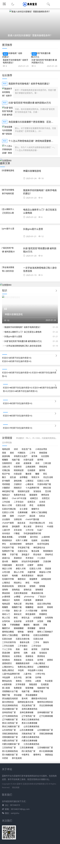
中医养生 (25, 754)
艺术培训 (29, 558)
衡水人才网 (7, 505)
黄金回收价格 (37, 593)
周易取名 (29, 656)
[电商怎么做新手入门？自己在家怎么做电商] (11, 212)
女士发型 (23, 509)
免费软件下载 (8, 551)
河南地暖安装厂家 (10, 737)
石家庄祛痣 (7, 638)
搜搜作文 (35, 509)
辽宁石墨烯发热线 (10, 716)
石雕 (4, 624)
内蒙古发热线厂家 (10, 740)
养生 (4, 544)
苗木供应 (34, 537)
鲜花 (27, 582)
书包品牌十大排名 (35, 670)
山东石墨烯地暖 (26, 730)
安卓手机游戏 (43, 544)
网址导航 (29, 603)
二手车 (32, 452)
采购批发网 (46, 579)
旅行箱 (28, 677)
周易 (4, 452)
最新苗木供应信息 (39, 698)
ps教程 (17, 596)
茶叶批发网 (17, 758)
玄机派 (42, 515)
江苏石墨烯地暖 (26, 747)
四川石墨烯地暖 (46, 751)
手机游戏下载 (23, 547)
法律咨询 (18, 519)
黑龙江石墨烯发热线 (30, 719)
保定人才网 (7, 568)
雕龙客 (28, 473)
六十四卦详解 (31, 610)
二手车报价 (22, 645)
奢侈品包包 (7, 681)
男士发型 (27, 526)
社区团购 (45, 456)
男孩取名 (41, 656)
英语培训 (18, 558)
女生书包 (18, 677)
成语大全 (6, 558)
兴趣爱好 (6, 487)
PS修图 (50, 526)
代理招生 (22, 452)
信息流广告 (26, 449)
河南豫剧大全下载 (10, 691)
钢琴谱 (42, 628)
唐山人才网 (19, 572)
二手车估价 (19, 501)
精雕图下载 (17, 607)
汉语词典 (47, 561)
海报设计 (6, 600)
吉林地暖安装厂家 (45, 712)
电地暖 (15, 575)
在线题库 (31, 470)
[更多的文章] (56, 370)
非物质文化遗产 (20, 456)
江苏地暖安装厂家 (45, 747)
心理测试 (29, 480)
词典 (4, 515)
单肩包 (19, 681)
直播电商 (39, 600)
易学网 (40, 459)
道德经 (40, 565)
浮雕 (45, 624)
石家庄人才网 (43, 480)
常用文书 (35, 477)
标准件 (5, 575)
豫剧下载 (6, 695)
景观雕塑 (31, 628)
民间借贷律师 (16, 544)
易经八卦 (18, 610)
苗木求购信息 (8, 702)
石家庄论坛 (22, 551)
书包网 (36, 582)
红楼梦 (30, 565)
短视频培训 (7, 540)
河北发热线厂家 (28, 705)
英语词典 (6, 652)
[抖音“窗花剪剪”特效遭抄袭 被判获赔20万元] (44, 54)
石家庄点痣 (21, 505)
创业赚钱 (45, 540)
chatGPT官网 (8, 522)
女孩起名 (29, 659)
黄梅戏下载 (38, 691)
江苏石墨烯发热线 (31, 744)
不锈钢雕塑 (15, 624)
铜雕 (49, 621)
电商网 (17, 600)
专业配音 (49, 681)
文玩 (51, 522)
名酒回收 (41, 505)
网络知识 (18, 487)
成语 (18, 463)
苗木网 (5, 561)
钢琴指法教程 (8, 631)
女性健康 (22, 537)
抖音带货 (18, 466)
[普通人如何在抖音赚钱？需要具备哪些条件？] (30, 11)
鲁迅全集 (35, 551)
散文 (4, 477)
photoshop (29, 596)
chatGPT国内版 (32, 519)
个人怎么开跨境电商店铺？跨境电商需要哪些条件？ (34, 140)
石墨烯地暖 (22, 512)
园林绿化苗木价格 (25, 702)
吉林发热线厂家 (9, 712)
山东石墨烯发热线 (31, 726)
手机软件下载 (8, 547)
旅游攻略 (6, 456)
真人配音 (6, 687)
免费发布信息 (20, 494)
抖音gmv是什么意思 (33, 229)
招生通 (13, 477)
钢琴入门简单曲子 (45, 631)
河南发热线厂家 (28, 733)
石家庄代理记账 (9, 509)
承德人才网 (21, 568)
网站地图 (15, 787)
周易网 (50, 607)
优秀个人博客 (21, 540)
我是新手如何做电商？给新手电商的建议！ (15, 61)
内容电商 (27, 600)
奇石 (45, 473)
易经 (12, 452)
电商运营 (6, 449)
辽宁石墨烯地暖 (46, 716)
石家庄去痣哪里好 (41, 635)
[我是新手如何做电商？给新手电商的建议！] (15, 54)
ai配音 (38, 681)
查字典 (34, 456)
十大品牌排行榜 (32, 487)
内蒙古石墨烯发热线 (30, 737)
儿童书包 (27, 673)
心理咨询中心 (8, 666)
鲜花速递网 (30, 614)
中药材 (5, 758)
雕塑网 (15, 561)
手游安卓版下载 (44, 484)
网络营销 (43, 452)
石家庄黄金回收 (20, 593)
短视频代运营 (23, 491)
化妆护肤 (18, 621)
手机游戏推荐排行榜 (32, 533)
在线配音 (45, 684)
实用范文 (31, 501)
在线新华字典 (8, 579)
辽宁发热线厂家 (28, 716)
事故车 (46, 642)
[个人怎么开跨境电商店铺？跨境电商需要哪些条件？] (7, 149)
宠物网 (32, 586)
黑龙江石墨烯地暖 (29, 723)
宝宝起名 (37, 491)
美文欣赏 (20, 565)
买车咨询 (18, 530)
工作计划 (29, 530)
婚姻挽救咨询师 (22, 663)
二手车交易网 (8, 645)
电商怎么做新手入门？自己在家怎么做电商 (40, 211)
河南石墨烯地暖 (46, 733)
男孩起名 (6, 656)
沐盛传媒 (31, 572)
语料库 (5, 526)
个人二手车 (7, 649)
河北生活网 (48, 477)
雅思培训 (22, 579)
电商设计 (6, 494)
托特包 (28, 681)
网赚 (4, 554)
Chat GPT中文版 (19, 498)
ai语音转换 (7, 684)
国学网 (42, 470)
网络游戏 (43, 466)
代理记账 (6, 470)
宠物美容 (39, 589)
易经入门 (6, 614)
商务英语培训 (27, 575)
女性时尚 (6, 621)
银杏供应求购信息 (45, 702)
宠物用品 (16, 589)
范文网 (48, 491)
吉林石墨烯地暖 (26, 712)
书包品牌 (6, 677)
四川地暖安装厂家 (10, 754)
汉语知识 (18, 484)
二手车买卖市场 (9, 642)
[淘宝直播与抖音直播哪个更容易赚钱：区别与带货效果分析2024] (7, 130)
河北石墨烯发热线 (10, 705)
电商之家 (18, 603)
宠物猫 (42, 586)
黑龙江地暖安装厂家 (11, 726)
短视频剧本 (48, 551)
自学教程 (23, 477)
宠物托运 (27, 589)
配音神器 (29, 687)
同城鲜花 (43, 614)
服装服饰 (33, 494)
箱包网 (40, 575)
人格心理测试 (39, 663)
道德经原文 (7, 663)
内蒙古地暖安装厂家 (11, 744)
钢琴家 (30, 631)
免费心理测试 (8, 670)
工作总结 (6, 501)
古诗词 (42, 501)
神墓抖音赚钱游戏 (32, 170)
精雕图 (5, 459)
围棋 (12, 515)
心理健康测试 (43, 666)
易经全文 (18, 614)
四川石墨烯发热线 (10, 751)
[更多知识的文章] (56, 290)
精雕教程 (29, 607)
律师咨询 (45, 494)
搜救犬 (5, 498)
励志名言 (21, 522)
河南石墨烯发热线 (10, 733)
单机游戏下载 (8, 491)
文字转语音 (20, 684)
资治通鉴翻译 (31, 695)
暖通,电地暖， (8, 537)
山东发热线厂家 (9, 730)
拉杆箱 (38, 677)
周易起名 (18, 659)
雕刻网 (36, 624)
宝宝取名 (6, 659)
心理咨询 (29, 484)
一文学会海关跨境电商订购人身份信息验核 (40, 269)
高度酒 (48, 568)
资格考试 (49, 554)
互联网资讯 (7, 463)
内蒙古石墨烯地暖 (29, 740)
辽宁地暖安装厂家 (10, 719)
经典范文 (34, 498)
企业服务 (6, 519)
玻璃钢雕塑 (19, 628)
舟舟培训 (6, 533)
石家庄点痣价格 (22, 638)
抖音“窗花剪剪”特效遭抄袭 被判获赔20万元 (44, 61)
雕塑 (37, 473)
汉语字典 (45, 649)
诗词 (16, 449)
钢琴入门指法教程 (39, 512)
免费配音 (18, 687)
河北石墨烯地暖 (46, 705)
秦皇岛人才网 (45, 572)
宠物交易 (22, 586)
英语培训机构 (8, 586)
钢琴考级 (25, 635)
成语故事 (27, 463)
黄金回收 (6, 593)
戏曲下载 (16, 459)
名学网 (40, 659)
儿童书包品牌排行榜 (11, 673)
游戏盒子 (25, 554)
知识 (5, 54)
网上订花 (6, 617)
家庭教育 (33, 579)
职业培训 (37, 554)
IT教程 (17, 533)
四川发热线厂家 (28, 751)
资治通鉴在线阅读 (10, 698)
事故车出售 (24, 642)
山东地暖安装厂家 (45, 730)
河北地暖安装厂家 (10, 709)
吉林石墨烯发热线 (29, 709)
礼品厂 (40, 530)
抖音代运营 (28, 459)
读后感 (32, 515)
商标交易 (47, 487)
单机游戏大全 (39, 547)
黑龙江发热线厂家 (10, 723)
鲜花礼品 (25, 617)
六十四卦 (6, 610)
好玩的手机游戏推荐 (30, 561)
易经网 (40, 607)
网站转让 (18, 582)
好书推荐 (6, 480)
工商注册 (47, 463)
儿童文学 (6, 530)
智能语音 (33, 684)
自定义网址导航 (44, 603)
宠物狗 (5, 589)
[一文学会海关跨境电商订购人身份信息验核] (11, 271)
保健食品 (49, 754)
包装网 (34, 540)
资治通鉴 (18, 695)
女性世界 (29, 621)
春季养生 (37, 754)
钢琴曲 (21, 631)
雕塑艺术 (6, 628)
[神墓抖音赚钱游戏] (11, 170)
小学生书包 (40, 673)
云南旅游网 (30, 466)
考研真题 (6, 484)
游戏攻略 (18, 480)
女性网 (40, 621)
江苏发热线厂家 (9, 747)
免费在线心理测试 (25, 666)
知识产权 (6, 473)
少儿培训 (41, 558)
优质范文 (46, 498)
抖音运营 (18, 473)
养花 (31, 505)
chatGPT (21, 515)
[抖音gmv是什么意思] (11, 230)
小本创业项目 (41, 449)
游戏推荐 (16, 526)
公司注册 (6, 572)
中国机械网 (7, 565)
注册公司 (6, 466)
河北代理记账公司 (37, 522)
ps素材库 (46, 537)
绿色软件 (29, 544)
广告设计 (42, 596)
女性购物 (49, 617)
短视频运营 (19, 470)
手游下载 (14, 554)
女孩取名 (18, 656)
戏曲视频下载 (43, 687)
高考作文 (39, 526)
